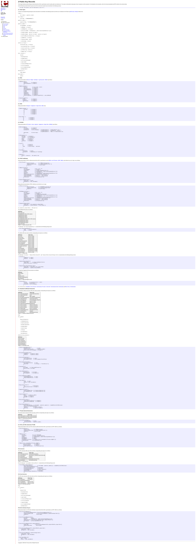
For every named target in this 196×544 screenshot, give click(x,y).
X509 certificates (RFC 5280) (56, 160)
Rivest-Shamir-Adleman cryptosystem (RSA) (37, 79)
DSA (4, 27)
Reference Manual (3, 8)
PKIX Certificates (6, 29)
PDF (1, 10)
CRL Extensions (60, 286)
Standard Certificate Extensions (6, 31)
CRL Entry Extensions (70, 286)
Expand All (3, 17)
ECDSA (4, 28)
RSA (4, 26)
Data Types (5, 25)
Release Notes (3, 9)
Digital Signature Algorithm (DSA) (35, 105)
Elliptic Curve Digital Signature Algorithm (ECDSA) (40, 124)
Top (1, 11)
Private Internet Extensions (8, 33)
